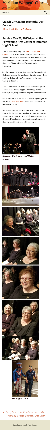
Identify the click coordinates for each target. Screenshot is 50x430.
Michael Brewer (18, 101)
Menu (4, 12)
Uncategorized (28, 29)
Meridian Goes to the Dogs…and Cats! (28, 415)
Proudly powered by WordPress (25, 425)
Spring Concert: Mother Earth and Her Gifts (23, 412)
